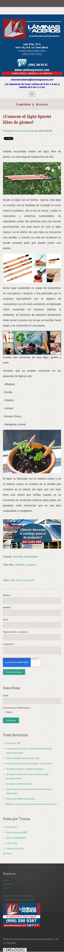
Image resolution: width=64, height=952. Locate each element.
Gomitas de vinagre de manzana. (21, 798)
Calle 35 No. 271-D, (32, 44)
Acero (11, 827)
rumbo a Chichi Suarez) (32, 54)
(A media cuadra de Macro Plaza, (32, 50)
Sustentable (28, 580)
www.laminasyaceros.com (32, 69)
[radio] (32, 712)
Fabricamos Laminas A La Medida (32, 73)
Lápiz (12, 580)
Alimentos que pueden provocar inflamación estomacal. (31, 804)
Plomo (19, 580)
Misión (6, 880)
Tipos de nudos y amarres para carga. (23, 758)
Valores (6, 888)
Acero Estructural (16, 832)
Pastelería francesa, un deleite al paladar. (25, 768)
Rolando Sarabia (20, 130)
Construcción (14, 848)
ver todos (7, 853)
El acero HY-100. (13, 743)
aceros (11, 843)
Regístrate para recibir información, (19, 897)
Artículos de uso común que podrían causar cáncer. (29, 763)
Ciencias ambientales (25, 556)
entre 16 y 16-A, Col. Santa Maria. (32, 47)
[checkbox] (32, 712)
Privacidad (8, 884)
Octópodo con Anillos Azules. (19, 783)
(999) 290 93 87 (37, 64)
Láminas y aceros (24, 564)
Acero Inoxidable (16, 837)
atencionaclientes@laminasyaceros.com (32, 79)
